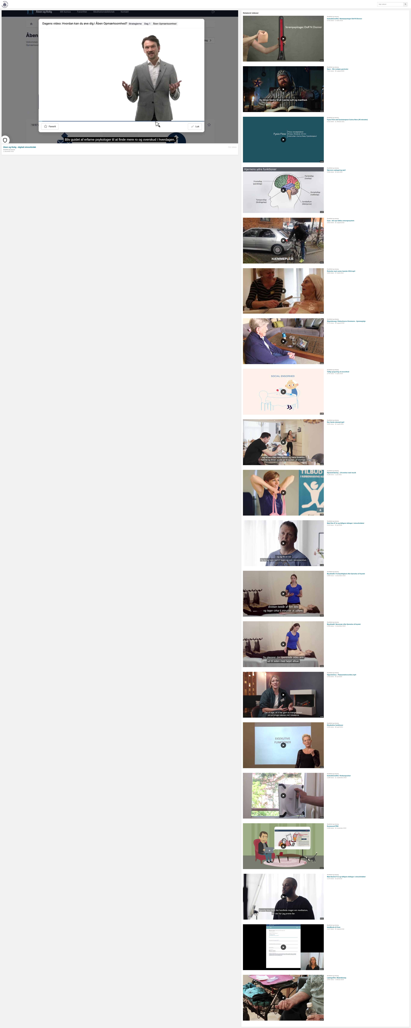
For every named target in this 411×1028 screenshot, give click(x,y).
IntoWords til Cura (333, 927)
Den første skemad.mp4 (335, 422)
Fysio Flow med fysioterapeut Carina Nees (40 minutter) (347, 119)
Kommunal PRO (332, 826)
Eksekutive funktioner (335, 725)
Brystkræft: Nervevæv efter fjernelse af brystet (344, 624)
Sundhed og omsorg (9, 149)
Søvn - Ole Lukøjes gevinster (337, 69)
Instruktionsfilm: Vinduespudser (339, 775)
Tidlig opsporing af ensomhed (338, 372)
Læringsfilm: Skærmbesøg (336, 978)
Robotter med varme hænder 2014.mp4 (341, 271)
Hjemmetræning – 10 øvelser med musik (341, 472)
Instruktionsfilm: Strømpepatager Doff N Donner (344, 18)
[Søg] (405, 4)
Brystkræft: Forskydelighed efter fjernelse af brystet (346, 574)
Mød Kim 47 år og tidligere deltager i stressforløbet (345, 523)
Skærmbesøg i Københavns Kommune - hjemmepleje (346, 321)
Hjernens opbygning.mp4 (336, 170)
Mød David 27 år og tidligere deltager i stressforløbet (346, 877)
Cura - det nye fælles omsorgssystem (340, 220)
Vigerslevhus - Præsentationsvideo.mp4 (341, 675)
